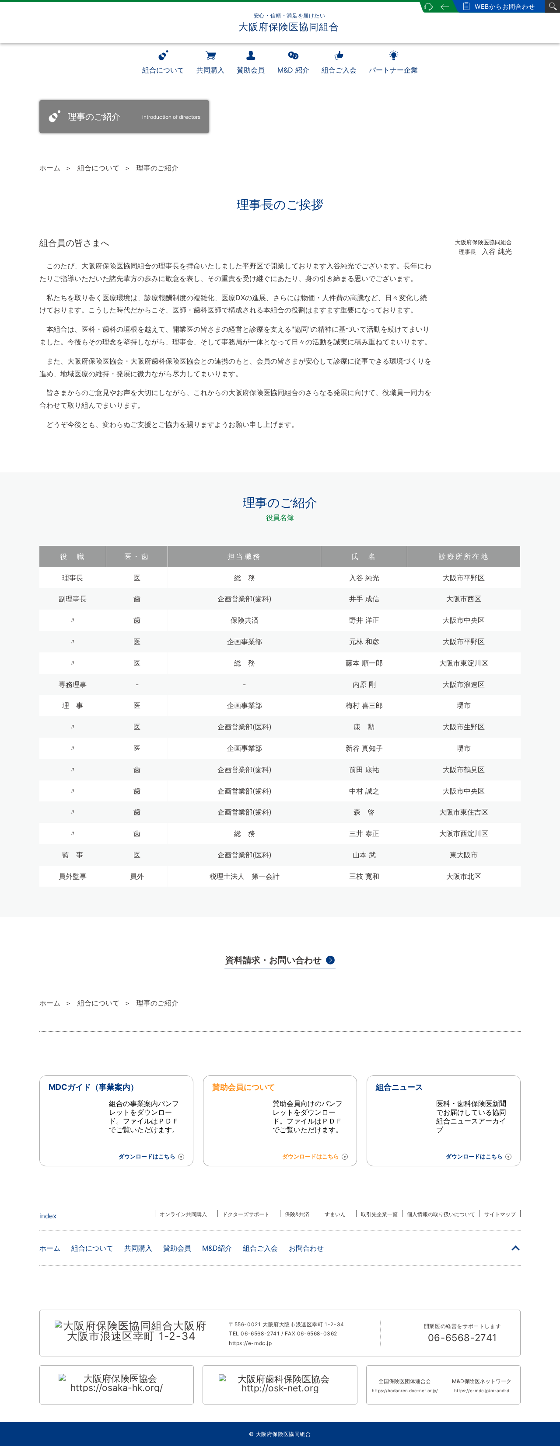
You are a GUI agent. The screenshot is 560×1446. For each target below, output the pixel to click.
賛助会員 (251, 70)
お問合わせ (306, 1248)
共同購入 (210, 70)
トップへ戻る (515, 1250)
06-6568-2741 (260, 1333)
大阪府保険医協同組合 (289, 22)
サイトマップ (500, 1214)
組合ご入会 (339, 70)
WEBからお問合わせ (505, 6)
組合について (163, 70)
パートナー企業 (393, 70)
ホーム (49, 167)
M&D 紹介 (293, 70)
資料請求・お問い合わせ (273, 960)
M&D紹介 (217, 1248)
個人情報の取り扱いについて (441, 1214)
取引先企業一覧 (379, 1214)
